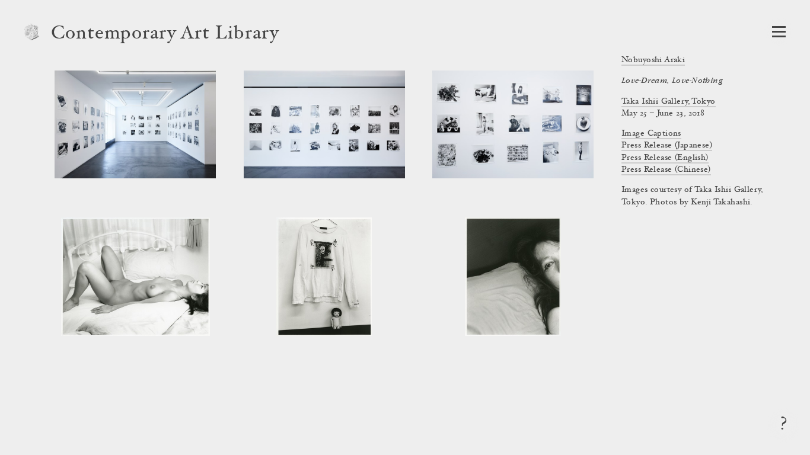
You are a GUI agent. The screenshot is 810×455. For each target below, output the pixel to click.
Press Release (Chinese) (666, 170)
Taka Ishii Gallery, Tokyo (668, 102)
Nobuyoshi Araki (653, 60)
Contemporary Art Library (165, 34)
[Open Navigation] (779, 31)
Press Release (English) (665, 158)
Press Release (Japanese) (666, 146)
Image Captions (651, 134)
